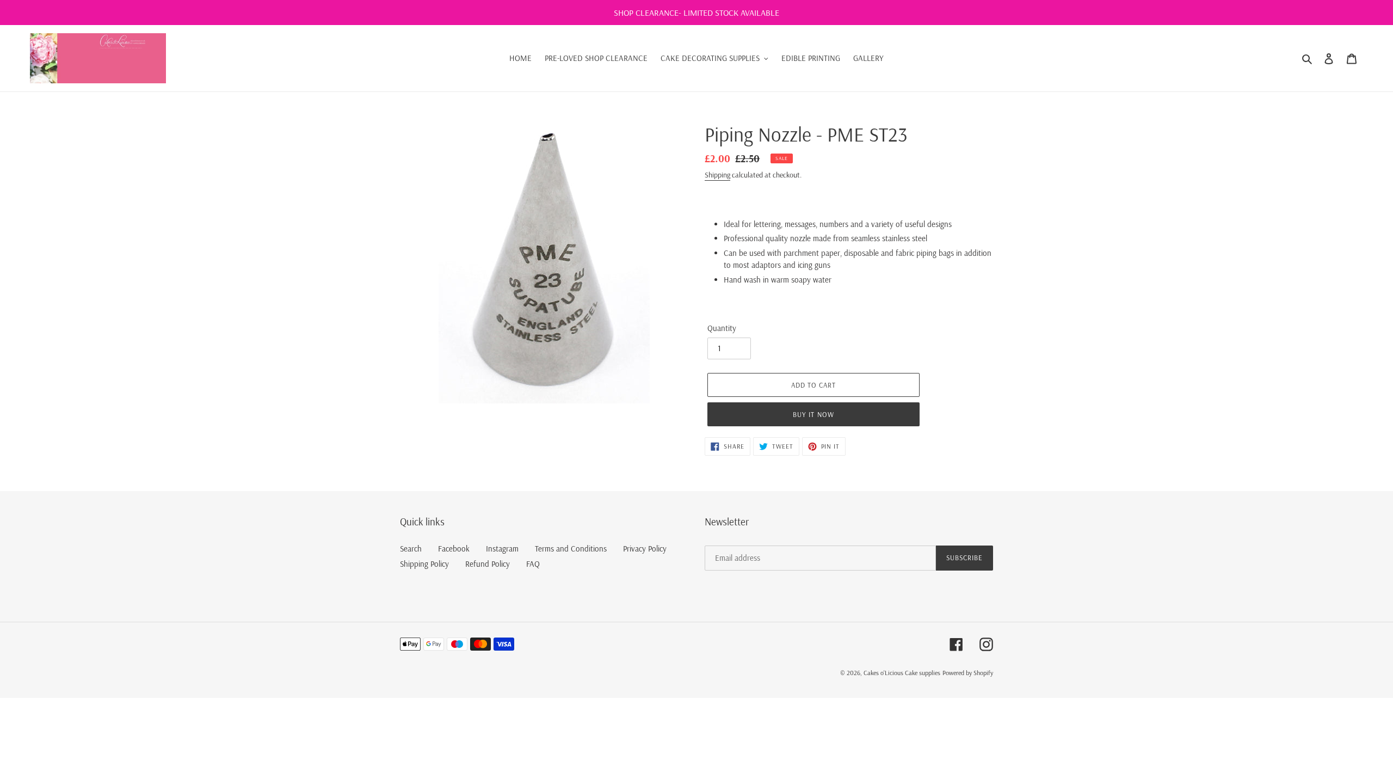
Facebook (454, 548)
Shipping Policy (424, 564)
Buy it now (813, 414)
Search (411, 548)
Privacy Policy (645, 548)
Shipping (717, 175)
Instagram (502, 548)
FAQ (533, 564)
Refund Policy (487, 564)
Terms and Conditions (571, 548)
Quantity (721, 328)
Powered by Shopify (967, 673)
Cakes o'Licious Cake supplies (902, 673)
